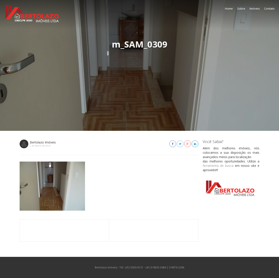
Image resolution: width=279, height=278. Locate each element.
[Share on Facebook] (172, 143)
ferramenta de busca (218, 166)
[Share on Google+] (187, 143)
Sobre (241, 8)
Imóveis (255, 8)
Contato (269, 8)
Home (229, 8)
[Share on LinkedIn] (195, 143)
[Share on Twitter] (180, 143)
